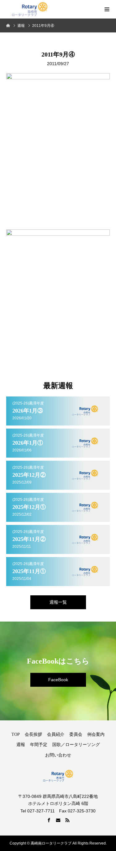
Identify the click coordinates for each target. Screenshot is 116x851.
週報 (20, 744)
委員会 (75, 734)
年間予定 (38, 744)
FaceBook (58, 679)
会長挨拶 (33, 734)
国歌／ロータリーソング (76, 744)
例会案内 (96, 734)
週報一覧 (58, 602)
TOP (15, 734)
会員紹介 (55, 734)
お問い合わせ (58, 755)
